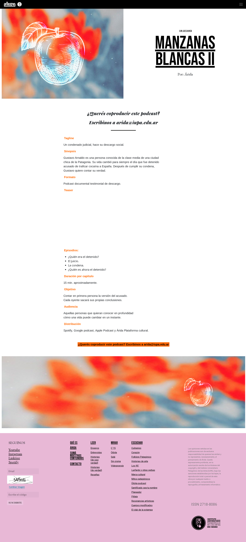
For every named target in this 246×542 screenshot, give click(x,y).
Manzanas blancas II (185, 51)
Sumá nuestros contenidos (77, 455)
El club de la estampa (142, 509)
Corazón (135, 452)
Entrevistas (96, 452)
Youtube (14, 449)
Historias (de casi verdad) (95, 460)
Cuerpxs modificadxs (141, 505)
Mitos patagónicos (140, 479)
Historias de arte (139, 461)
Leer (93, 443)
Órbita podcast (138, 483)
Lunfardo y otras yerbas (143, 470)
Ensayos (95, 448)
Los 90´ (135, 465)
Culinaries (136, 448)
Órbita (114, 452)
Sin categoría (185, 31)
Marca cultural (138, 474)
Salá (113, 457)
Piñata (134, 496)
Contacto (75, 464)
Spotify (14, 462)
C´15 (113, 448)
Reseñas (95, 474)
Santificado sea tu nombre (144, 487)
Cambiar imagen (17, 487)
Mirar (114, 443)
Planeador (136, 492)
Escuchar (137, 443)
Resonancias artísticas (142, 501)
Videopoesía (117, 465)
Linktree (14, 458)
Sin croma (116, 461)
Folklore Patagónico (141, 457)
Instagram (15, 454)
